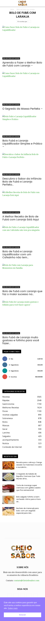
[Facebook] (16, 595)
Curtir (40, 359)
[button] (4, 3)
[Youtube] (35, 595)
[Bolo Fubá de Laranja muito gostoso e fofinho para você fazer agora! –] (22, 317)
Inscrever (39, 377)
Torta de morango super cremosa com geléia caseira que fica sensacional (28, 487)
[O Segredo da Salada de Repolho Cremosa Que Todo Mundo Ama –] (8, 477)
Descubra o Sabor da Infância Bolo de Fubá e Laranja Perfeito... (21, 181)
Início (12, 9)
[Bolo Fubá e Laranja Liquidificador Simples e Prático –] (22, 126)
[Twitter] (22, 595)
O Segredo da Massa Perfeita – (22, 108)
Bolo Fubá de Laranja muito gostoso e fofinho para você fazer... (20, 340)
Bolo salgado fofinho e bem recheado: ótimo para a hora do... (28, 499)
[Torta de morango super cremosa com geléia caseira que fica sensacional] (8, 488)
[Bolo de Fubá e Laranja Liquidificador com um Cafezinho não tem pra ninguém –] (22, 237)
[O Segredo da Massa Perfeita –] (22, 89)
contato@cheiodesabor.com (26, 580)
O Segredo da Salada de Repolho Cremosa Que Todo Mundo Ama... (28, 476)
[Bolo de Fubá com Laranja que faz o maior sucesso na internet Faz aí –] (22, 276)
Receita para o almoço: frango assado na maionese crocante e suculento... (29, 464)
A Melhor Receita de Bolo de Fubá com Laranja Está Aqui (20, 218)
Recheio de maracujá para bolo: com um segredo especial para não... (27, 510)
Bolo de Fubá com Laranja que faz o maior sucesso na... (22, 292)
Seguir (40, 365)
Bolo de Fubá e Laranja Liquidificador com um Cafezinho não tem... (17, 254)
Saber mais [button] (13, 608)
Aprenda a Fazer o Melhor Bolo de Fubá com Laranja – (22, 64)
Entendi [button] (22, 615)
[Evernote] (9, 595)
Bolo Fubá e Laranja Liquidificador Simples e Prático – (22, 143)
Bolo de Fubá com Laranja (11, 58)
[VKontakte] (29, 595)
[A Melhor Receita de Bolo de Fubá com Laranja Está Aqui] (22, 202)
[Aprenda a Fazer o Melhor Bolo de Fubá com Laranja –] (22, 43)
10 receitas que (22, 21)
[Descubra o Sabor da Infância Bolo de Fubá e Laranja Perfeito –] (22, 164)
